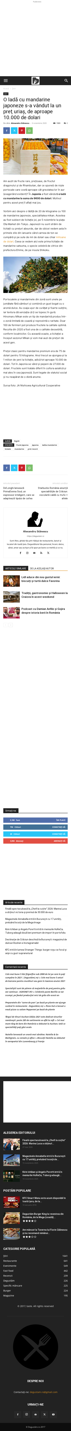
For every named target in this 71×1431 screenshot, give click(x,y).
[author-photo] (35, 526)
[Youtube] (53, 1414)
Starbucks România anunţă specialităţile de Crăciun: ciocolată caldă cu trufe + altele (53, 493)
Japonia (35, 445)
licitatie (8, 449)
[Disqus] (35, 677)
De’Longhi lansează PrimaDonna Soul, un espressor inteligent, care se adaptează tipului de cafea (18, 493)
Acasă (6, 88)
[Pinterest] (21, 130)
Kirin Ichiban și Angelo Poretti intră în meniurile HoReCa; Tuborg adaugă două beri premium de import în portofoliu (35, 931)
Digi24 (16, 441)
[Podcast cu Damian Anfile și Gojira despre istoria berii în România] (11, 612)
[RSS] (42, 553)
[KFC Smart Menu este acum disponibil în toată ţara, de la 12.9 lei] (11, 1202)
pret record (33, 449)
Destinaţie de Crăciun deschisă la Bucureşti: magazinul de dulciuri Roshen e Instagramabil (36, 941)
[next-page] (11, 625)
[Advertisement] (35, 39)
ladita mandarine (49, 445)
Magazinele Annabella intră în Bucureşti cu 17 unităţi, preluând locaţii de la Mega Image (33, 921)
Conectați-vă (58, 827)
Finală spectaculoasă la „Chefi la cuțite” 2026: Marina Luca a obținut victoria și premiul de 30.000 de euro (36, 910)
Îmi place (60, 820)
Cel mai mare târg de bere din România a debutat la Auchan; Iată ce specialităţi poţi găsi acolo (35, 1024)
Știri (14, 88)
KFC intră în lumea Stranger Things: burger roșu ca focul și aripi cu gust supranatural (36, 951)
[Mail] (35, 553)
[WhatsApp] (29, 130)
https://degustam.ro (35, 536)
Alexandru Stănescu (20, 123)
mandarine (19, 449)
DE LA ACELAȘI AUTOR (42, 568)
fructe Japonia (22, 445)
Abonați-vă (59, 841)
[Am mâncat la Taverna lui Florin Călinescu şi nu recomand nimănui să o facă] (11, 1234)
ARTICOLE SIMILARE (15, 568)
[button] (5, 80)
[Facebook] (6, 130)
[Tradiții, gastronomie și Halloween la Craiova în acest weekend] (11, 597)
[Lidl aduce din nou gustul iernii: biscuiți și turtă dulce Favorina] (11, 581)
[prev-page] (5, 625)
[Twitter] (14, 130)
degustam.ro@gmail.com (43, 1392)
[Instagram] (28, 553)
